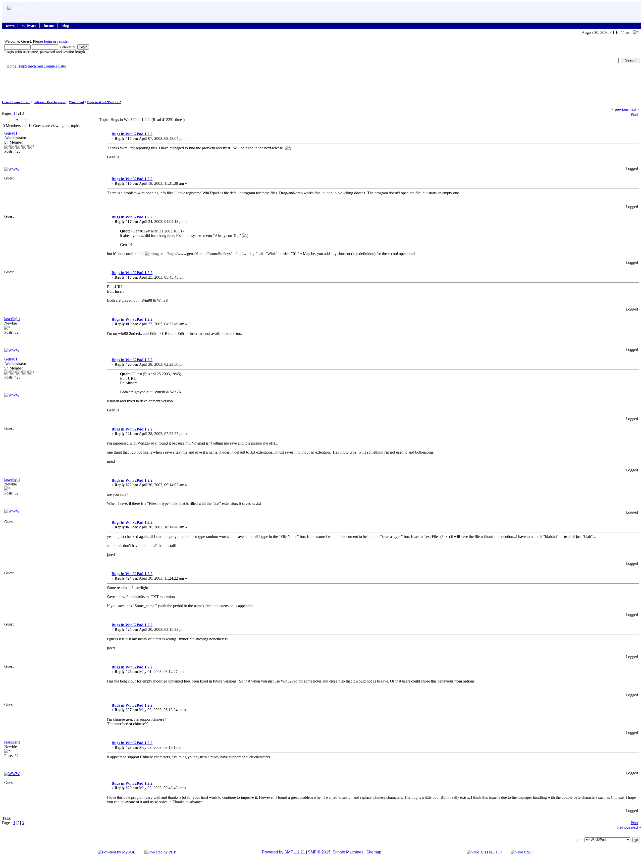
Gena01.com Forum (16, 102)
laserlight (12, 319)
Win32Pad (76, 102)
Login (48, 66)
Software (29, 25)
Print (634, 114)
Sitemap (373, 852)
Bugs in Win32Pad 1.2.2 (104, 102)
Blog (65, 25)
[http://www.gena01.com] (12, 169)
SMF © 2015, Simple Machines (335, 852)
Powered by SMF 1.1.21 (283, 852)
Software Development (50, 102)
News (10, 25)
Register (59, 66)
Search (30, 66)
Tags (39, 66)
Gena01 (10, 133)
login (48, 41)
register (63, 41)
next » (634, 109)
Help (21, 66)
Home (11, 66)
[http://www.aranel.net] (12, 350)
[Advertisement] (321, 84)
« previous (620, 109)
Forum (49, 25)
